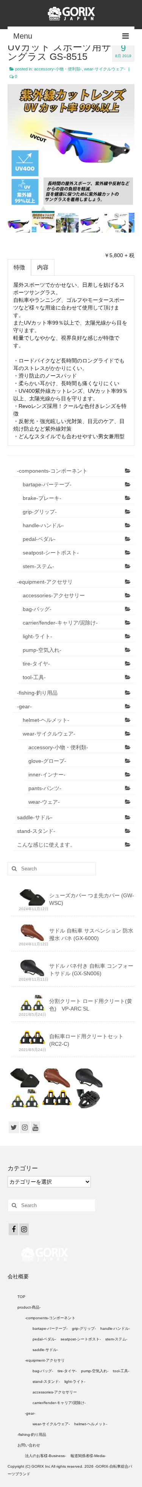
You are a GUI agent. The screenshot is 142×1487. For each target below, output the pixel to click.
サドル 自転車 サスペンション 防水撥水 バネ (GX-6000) (91, 934)
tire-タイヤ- (36, 664)
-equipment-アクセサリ (45, 582)
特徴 (19, 267)
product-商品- (29, 1307)
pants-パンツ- (44, 788)
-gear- (24, 706)
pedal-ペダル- (39, 539)
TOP (21, 1297)
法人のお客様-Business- (45, 1456)
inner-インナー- (47, 775)
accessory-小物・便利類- (58, 69)
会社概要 (18, 1276)
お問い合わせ (28, 1445)
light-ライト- (37, 636)
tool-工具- (34, 677)
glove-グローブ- (47, 761)
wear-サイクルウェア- (104, 69)
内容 (42, 267)
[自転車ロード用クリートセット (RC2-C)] (56, 1098)
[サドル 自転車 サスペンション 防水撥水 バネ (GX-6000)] (56, 1077)
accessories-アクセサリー (54, 595)
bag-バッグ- (37, 609)
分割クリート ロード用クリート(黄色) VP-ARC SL (90, 1005)
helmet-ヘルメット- (46, 720)
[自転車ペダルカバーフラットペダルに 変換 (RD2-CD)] (88, 1098)
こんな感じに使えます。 (46, 845)
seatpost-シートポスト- (51, 553)
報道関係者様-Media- (88, 1456)
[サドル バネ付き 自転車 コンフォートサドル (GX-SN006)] (88, 1077)
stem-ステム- (38, 566)
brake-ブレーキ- (42, 498)
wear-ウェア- (44, 802)
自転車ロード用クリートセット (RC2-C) (86, 1040)
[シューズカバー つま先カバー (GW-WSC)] (24, 1077)
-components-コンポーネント (52, 471)
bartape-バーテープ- (47, 484)
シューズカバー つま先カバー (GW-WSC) (91, 899)
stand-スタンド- (36, 831)
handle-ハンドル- (43, 525)
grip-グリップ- (40, 512)
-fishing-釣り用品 (37, 693)
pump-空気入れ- (42, 650)
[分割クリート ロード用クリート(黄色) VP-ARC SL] (24, 1098)
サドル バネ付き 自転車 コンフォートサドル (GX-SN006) (91, 969)
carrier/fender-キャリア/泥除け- (60, 623)
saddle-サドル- (35, 817)
